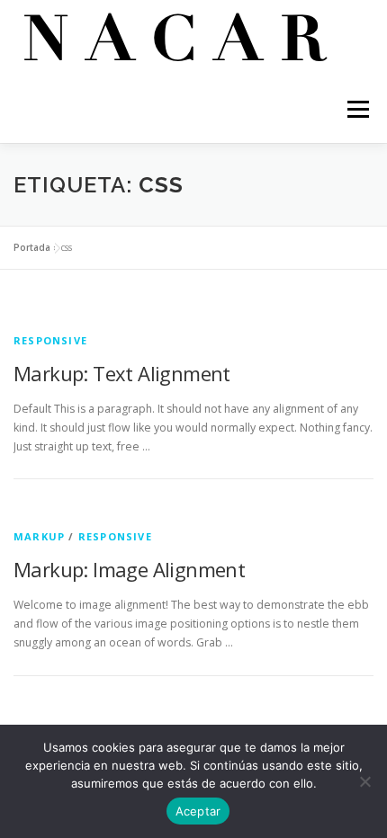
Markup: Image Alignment (129, 569)
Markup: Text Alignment (122, 373)
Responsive (50, 340)
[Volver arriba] (194, 712)
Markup (39, 536)
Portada (32, 247)
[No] (365, 781)
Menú (357, 109)
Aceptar (198, 811)
